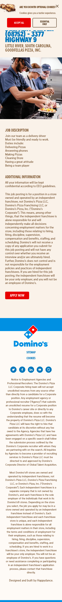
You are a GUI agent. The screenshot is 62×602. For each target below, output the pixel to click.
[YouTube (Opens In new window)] (40, 370)
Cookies (31, 358)
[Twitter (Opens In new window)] (13, 370)
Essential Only (44, 23)
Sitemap (31, 352)
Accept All (19, 22)
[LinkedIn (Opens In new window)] (31, 370)
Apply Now (17, 295)
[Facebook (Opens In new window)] (22, 370)
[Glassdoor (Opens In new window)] (48, 370)
